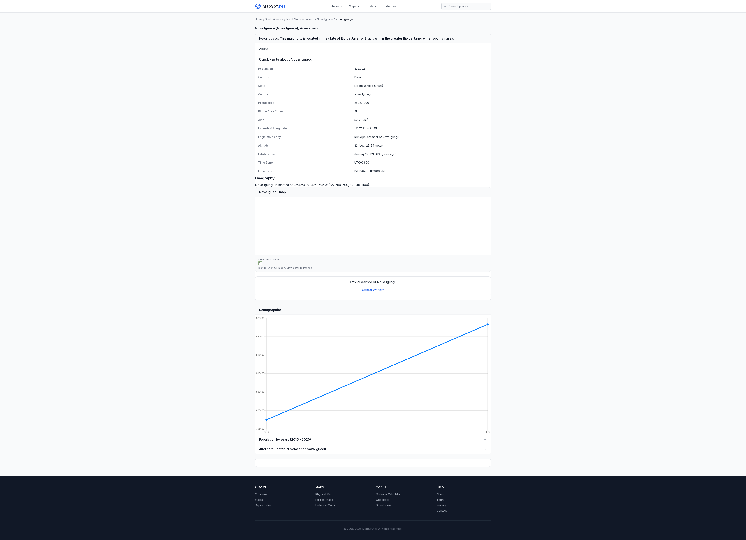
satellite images (302, 268)
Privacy (441, 505)
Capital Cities (263, 505)
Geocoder (382, 499)
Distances (389, 6)
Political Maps (324, 499)
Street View (383, 505)
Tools (369, 6)
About (440, 494)
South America (274, 19)
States (259, 499)
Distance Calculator (388, 494)
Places (335, 6)
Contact (442, 510)
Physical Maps (324, 494)
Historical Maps (325, 505)
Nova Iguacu (325, 19)
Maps (352, 6)
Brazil (289, 19)
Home (258, 19)
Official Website (373, 290)
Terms (441, 499)
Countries (261, 494)
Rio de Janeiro (304, 19)
